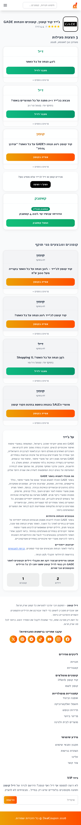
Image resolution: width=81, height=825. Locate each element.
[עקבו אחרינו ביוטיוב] (49, 639)
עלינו (75, 757)
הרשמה (10, 800)
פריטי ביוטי (71, 716)
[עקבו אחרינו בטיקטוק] (40, 639)
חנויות (74, 662)
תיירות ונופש (70, 710)
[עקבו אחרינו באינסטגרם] (58, 639)
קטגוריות (72, 668)
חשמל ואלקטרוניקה (66, 704)
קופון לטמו (71, 686)
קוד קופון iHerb (68, 680)
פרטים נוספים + (40, 80)
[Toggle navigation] (5, 5)
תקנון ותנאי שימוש (66, 745)
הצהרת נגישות (69, 751)
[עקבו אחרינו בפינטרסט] (22, 639)
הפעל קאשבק (40, 223)
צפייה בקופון (40, 157)
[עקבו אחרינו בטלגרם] (31, 639)
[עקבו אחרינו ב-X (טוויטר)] (13, 639)
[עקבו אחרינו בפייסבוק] (67, 639)
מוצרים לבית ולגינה (66, 722)
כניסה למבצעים (16, 548)
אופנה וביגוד (70, 698)
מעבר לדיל (40, 70)
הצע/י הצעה (40, 184)
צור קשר (73, 763)
